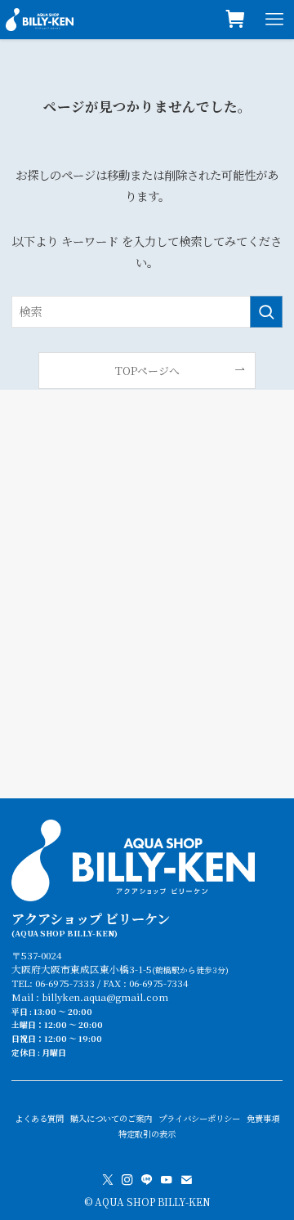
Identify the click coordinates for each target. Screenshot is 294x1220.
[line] (147, 1180)
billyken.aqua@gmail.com (105, 996)
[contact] (186, 1180)
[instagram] (127, 1180)
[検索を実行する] (266, 312)
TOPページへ (147, 370)
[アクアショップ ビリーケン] (40, 19)
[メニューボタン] (274, 19)
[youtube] (166, 1180)
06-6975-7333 (65, 983)
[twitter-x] (107, 1180)
